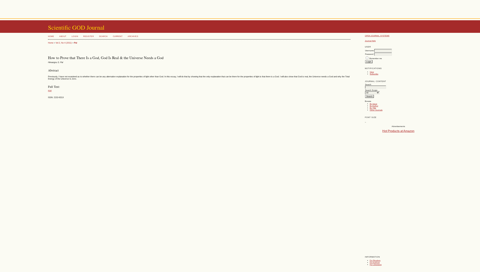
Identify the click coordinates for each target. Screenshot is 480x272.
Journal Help (370, 41)
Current (118, 36)
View (372, 72)
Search (103, 36)
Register (88, 36)
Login (75, 36)
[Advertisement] (240, 8)
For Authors (375, 262)
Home (51, 36)
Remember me (375, 58)
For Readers (375, 260)
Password (369, 54)
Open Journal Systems (377, 36)
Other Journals (376, 110)
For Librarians (376, 265)
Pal (75, 43)
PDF (50, 91)
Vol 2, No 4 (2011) (64, 43)
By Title (373, 108)
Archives (133, 36)
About (62, 36)
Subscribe (374, 74)
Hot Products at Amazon (398, 131)
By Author (374, 106)
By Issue (373, 104)
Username (369, 51)
